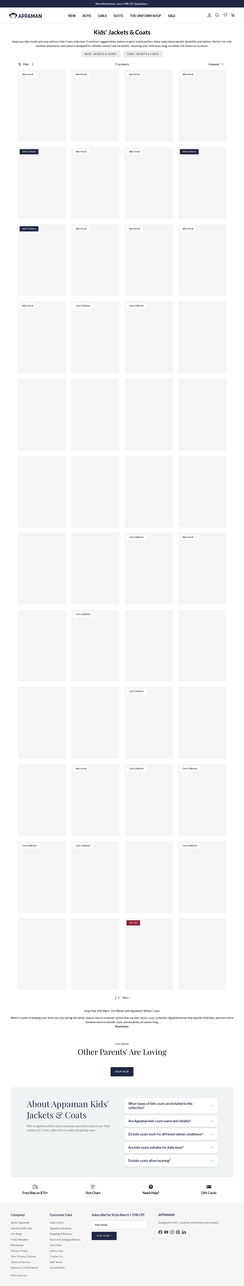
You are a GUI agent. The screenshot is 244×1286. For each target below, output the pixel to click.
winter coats (147, 1017)
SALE (172, 16)
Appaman (22, 1275)
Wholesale (17, 1245)
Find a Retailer (19, 1239)
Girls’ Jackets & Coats (143, 54)
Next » (126, 997)
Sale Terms (56, 1262)
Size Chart (56, 1245)
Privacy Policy (19, 1250)
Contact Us (56, 1256)
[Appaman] (25, 15)
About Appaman (20, 1222)
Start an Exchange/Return (65, 1239)
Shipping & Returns (61, 1233)
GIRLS (102, 16)
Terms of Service (20, 1262)
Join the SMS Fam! (21, 1228)
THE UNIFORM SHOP (145, 16)
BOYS (87, 16)
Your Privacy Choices (23, 1256)
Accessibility (57, 1267)
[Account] (208, 15)
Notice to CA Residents (24, 1267)
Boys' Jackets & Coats (100, 54)
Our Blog (16, 1233)
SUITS (118, 16)
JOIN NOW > (104, 1235)
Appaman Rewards (60, 1228)
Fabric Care (56, 1250)
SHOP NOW (122, 1071)
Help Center (57, 1222)
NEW (72, 16)
